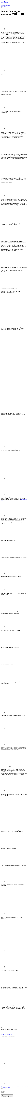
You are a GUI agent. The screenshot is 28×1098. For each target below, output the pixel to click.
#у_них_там (3, 1086)
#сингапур (9, 1086)
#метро (13, 1086)
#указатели (17, 1086)
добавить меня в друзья (6, 1034)
